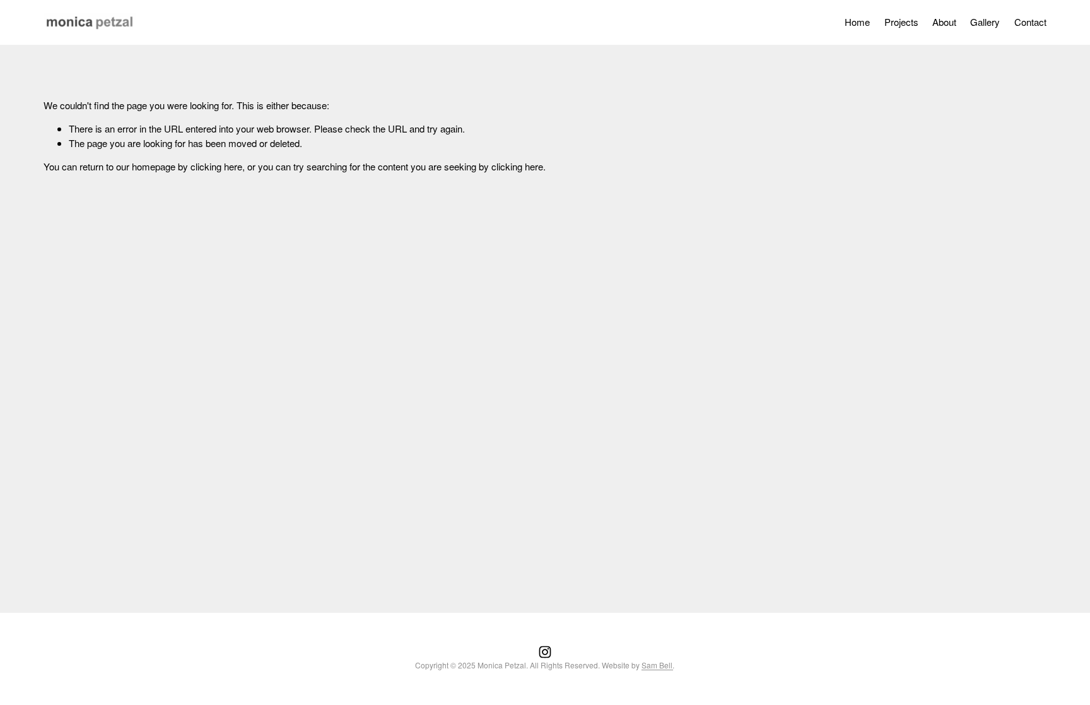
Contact (1030, 21)
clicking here (216, 166)
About (944, 21)
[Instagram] (545, 652)
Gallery (985, 21)
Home (857, 21)
